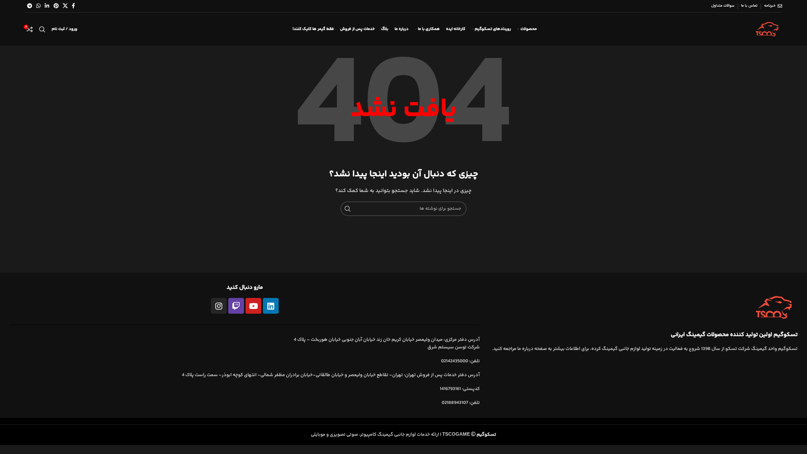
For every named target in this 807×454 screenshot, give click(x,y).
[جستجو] (42, 29)
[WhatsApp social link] (38, 6)
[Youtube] (253, 306)
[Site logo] (767, 29)
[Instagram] (219, 306)
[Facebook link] (73, 6)
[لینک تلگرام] (29, 6)
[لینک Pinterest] (56, 6)
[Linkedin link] (47, 6)
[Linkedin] (271, 306)
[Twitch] (236, 306)
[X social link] (65, 6)
